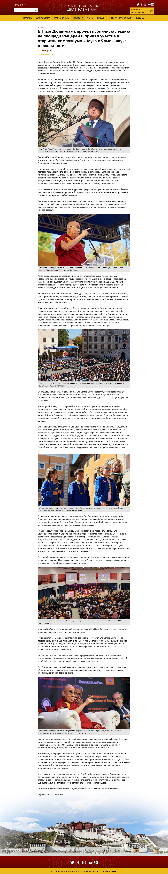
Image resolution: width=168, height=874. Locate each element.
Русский (18, 4)
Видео (101, 17)
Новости (78, 17)
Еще (138, 17)
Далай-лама (43, 17)
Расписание (61, 17)
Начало (27, 17)
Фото (90, 17)
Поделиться (44, 54)
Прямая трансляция (120, 17)
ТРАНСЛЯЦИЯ (137, 11)
